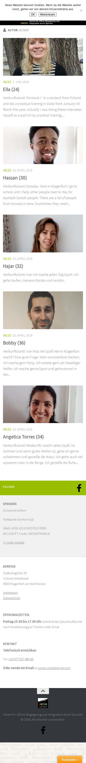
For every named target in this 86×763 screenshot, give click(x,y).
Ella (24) (11, 89)
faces (7, 82)
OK (33, 14)
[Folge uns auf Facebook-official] (79, 488)
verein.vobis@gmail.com (54, 668)
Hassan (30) (15, 178)
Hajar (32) (13, 266)
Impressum (10, 592)
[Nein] (81, 10)
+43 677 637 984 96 (20, 659)
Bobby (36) (14, 343)
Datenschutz (11, 598)
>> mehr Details (13, 542)
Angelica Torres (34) (23, 437)
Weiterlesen (47, 14)
